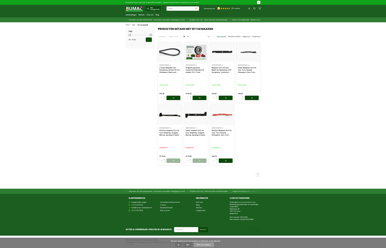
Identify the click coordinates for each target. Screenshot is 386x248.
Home (128, 25)
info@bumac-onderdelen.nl (141, 207)
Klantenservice (209, 8)
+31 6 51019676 (137, 205)
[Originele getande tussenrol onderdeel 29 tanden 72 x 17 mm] (196, 52)
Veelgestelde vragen (139, 202)
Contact (163, 205)
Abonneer (203, 229)
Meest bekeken (221, 36)
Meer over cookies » (204, 245)
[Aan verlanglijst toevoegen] (179, 45)
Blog (157, 15)
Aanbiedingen (131, 15)
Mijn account (165, 210)
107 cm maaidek (142, 25)
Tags (133, 25)
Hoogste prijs (256, 36)
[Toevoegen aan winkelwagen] (173, 98)
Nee (187, 245)
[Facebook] (251, 229)
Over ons (150, 15)
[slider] (130, 35)
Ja (178, 245)
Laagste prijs (246, 36)
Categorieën (200, 210)
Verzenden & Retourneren (170, 202)
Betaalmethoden (166, 207)
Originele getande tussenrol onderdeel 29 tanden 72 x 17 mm (195, 70)
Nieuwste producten (234, 36)
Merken (142, 15)
